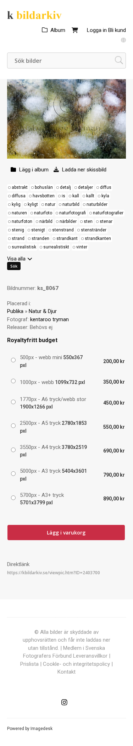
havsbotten (44, 195)
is (63, 195)
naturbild (70, 204)
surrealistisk (24, 247)
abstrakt (20, 187)
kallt (90, 195)
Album (57, 30)
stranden (40, 238)
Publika (15, 311)
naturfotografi (72, 212)
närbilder (68, 221)
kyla (105, 195)
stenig (18, 229)
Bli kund (117, 30)
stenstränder (93, 229)
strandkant (67, 238)
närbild (45, 221)
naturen (19, 212)
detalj (65, 187)
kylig (16, 204)
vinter (81, 247)
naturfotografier (108, 212)
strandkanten (98, 238)
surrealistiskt (56, 247)
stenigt (38, 229)
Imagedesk (41, 728)
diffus (105, 187)
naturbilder (97, 204)
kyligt (33, 204)
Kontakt (66, 672)
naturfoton (22, 221)
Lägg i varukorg (66, 532)
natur (50, 204)
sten (88, 221)
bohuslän (44, 187)
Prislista (29, 664)
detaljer (85, 187)
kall (75, 195)
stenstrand (63, 229)
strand (18, 238)
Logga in (97, 30)
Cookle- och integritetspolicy (76, 664)
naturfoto (43, 212)
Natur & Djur (43, 311)
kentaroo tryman (49, 319)
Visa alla (16, 259)
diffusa (19, 195)
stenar (106, 221)
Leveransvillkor (90, 656)
